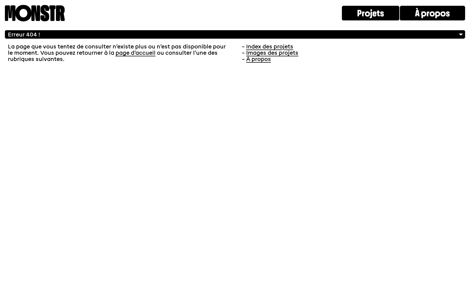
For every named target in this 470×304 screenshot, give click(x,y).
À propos (432, 13)
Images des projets (272, 52)
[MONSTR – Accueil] (35, 14)
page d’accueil (136, 52)
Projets (370, 13)
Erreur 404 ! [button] (24, 34)
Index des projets (269, 46)
